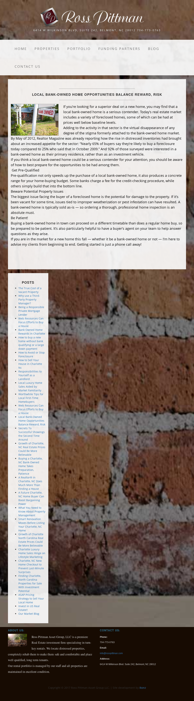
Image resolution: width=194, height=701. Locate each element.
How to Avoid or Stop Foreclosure (31, 354)
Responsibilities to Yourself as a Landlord (30, 375)
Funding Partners (119, 48)
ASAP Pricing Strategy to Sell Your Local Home (31, 598)
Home (21, 48)
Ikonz (142, 687)
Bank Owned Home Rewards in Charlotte (31, 331)
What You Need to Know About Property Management (31, 511)
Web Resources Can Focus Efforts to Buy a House (31, 322)
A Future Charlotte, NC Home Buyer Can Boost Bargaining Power (31, 498)
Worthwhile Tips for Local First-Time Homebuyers (30, 397)
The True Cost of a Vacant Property (29, 290)
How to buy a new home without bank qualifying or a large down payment (31, 343)
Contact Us (28, 66)
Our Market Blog (28, 613)
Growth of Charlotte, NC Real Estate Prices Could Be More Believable (31, 449)
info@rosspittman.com (111, 653)
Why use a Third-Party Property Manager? (29, 299)
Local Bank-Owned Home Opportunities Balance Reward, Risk (31, 420)
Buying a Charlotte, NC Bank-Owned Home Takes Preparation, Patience (30, 466)
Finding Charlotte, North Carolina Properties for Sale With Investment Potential (30, 583)
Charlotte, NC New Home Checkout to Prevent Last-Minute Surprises (31, 566)
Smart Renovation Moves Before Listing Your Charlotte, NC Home (31, 524)
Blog (153, 48)
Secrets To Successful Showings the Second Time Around (31, 433)
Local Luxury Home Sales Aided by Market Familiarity (30, 386)
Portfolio (79, 48)
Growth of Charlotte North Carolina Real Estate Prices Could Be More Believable (30, 539)
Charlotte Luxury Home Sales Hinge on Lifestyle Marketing (31, 553)
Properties (47, 48)
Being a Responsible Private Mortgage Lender (31, 310)
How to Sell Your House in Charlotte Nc (30, 363)
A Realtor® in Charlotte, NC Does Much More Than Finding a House (30, 483)
